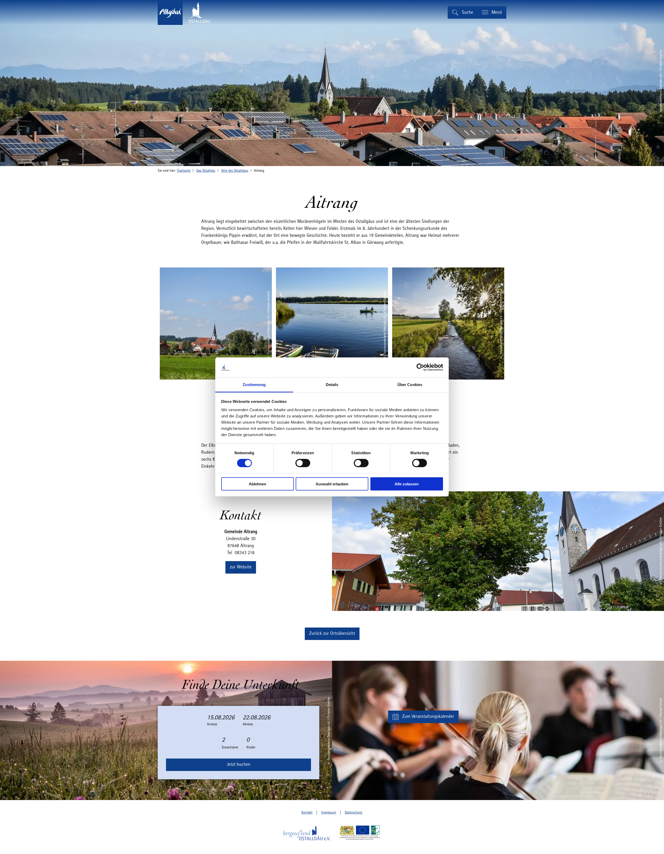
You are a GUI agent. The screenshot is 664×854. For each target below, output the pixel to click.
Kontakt (307, 812)
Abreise (248, 724)
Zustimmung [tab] (254, 384)
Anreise (212, 724)
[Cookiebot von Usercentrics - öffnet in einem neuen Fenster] (420, 367)
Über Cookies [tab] (409, 384)
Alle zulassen (407, 483)
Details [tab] (332, 384)
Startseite (183, 171)
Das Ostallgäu (205, 171)
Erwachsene (230, 747)
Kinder (250, 747)
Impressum (328, 812)
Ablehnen (257, 483)
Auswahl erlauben (332, 483)
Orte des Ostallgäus (234, 171)
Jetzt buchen (238, 764)
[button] (240, 567)
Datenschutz (353, 812)
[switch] (302, 463)
